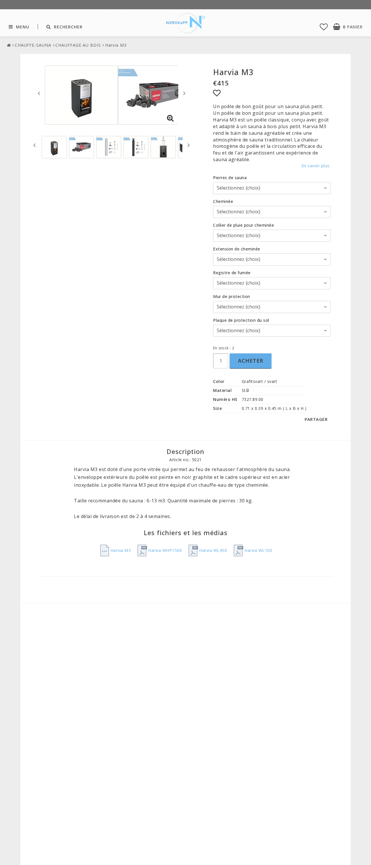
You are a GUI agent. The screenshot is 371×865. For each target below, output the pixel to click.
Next (184, 93)
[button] (324, 26)
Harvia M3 (116, 45)
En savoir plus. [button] (316, 165)
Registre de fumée (232, 272)
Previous (39, 93)
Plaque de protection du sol (241, 320)
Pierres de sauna (230, 177)
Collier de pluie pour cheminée (243, 225)
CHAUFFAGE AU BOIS (78, 45)
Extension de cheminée (236, 249)
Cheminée (223, 201)
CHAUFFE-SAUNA (33, 45)
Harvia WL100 (258, 550)
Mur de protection (231, 296)
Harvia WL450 (213, 550)
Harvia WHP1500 (165, 550)
